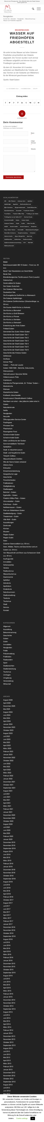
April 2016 (7, 951)
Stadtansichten (8, 665)
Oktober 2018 (8, 875)
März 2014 (7, 1027)
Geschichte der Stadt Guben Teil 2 (16, 337)
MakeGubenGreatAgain (32, 230)
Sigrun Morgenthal (20, 236)
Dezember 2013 (9, 1036)
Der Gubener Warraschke (12, 289)
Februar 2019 (8, 863)
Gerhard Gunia (28, 217)
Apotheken (7, 586)
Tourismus (7, 601)
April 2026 (7, 703)
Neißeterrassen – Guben (12, 507)
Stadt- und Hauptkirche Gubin (14, 452)
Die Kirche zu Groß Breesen (13, 313)
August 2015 (8, 975)
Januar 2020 (7, 839)
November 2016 (9, 930)
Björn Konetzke (8, 207)
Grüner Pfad (7, 362)
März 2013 (7, 1063)
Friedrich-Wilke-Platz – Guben (14, 498)
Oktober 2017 (8, 900)
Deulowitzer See (9, 292)
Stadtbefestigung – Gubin (12, 513)
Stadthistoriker (8, 239)
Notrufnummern (9, 592)
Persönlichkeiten (9, 480)
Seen (5, 540)
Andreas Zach (21, 201)
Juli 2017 (6, 906)
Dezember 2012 (9, 1072)
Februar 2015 (8, 994)
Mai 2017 (6, 912)
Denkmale (7, 525)
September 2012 (9, 1081)
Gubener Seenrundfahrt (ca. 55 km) (16, 543)
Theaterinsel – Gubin (11, 516)
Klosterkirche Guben (10, 392)
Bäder (5, 262)
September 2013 (9, 1045)
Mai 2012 (6, 1093)
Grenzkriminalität (9, 220)
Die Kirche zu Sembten (11, 319)
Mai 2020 (6, 833)
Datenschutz (8, 280)
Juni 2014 (6, 1018)
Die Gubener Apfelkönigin (12, 298)
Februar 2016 (8, 957)
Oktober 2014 (8, 1006)
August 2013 (8, 1048)
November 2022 (9, 757)
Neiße (5, 410)
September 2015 (9, 972)
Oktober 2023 (8, 730)
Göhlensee (7, 356)
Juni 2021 (6, 797)
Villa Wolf (30, 242)
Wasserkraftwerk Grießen (12, 459)
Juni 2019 (6, 854)
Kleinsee (6, 389)
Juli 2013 (6, 1051)
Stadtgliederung (9, 486)
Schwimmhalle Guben (11, 434)
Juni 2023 (6, 739)
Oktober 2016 (8, 933)
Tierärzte (6, 598)
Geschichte (7, 477)
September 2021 (9, 788)
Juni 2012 (6, 1090)
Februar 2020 (8, 836)
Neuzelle (6, 416)
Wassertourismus (9, 574)
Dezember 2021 (9, 781)
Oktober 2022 (8, 760)
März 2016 (7, 954)
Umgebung (7, 678)
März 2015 (7, 990)
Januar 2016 (7, 960)
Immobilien (7, 562)
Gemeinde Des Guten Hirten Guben (16, 331)
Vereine (6, 568)
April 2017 (7, 915)
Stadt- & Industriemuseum (13, 449)
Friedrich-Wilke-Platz (18, 214)
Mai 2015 (6, 984)
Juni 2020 (6, 830)
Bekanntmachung (30, 19)
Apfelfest (30, 201)
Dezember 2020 (9, 815)
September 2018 (9, 878)
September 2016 (9, 936)
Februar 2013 (8, 1066)
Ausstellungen (8, 522)
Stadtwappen (8, 489)
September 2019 (9, 848)
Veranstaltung (8, 681)
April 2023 (7, 745)
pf (37, 88)
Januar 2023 (7, 754)
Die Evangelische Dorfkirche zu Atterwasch (19, 295)
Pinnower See (8, 425)
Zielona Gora (8, 465)
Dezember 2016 (9, 927)
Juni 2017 (6, 909)
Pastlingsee (7, 422)
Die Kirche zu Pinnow (11, 316)
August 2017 (8, 903)
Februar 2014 (8, 1030)
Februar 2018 (8, 897)
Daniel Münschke (32, 207)
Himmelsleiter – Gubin (11, 501)
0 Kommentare (26, 88)
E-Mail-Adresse (33, 143)
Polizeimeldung (8, 653)
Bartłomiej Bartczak (25, 204)
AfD (5, 201)
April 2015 (7, 987)
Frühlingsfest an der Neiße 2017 (13, 217)
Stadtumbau (17, 239)
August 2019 (8, 851)
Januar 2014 (7, 1033)
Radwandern (8, 659)
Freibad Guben (8, 328)
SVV (24, 242)
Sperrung (29, 236)
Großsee (6, 359)
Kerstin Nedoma (24, 226)
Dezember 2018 (9, 869)
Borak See (7, 274)
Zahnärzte (7, 583)
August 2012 (8, 1084)
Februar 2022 (8, 775)
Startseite (13, 19)
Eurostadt (18, 210)
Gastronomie (8, 577)
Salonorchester (8, 236)
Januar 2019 (7, 866)
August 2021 (8, 791)
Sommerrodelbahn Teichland (13, 443)
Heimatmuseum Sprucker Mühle (15, 374)
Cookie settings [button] (22, 1118)
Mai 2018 (6, 891)
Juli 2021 (6, 794)
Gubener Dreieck (9, 223)
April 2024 (7, 721)
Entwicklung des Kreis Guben (14, 325)
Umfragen (7, 675)
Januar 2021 (7, 812)
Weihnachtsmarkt (9, 246)
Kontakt (6, 610)
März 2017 (7, 918)
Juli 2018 (6, 884)
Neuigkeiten (8, 16)
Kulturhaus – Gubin (10, 504)
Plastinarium (7, 428)
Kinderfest (34, 226)
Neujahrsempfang (23, 233)
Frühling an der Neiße (32, 214)
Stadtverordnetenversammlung (12, 242)
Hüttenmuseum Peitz (11, 377)
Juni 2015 (6, 981)
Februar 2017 (8, 921)
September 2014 (9, 1009)
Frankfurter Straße (28, 210)
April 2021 (7, 803)
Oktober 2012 (8, 1078)
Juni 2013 (6, 1054)
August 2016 (8, 939)
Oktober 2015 (8, 969)
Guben (17, 220)
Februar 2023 (8, 751)
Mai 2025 (6, 709)
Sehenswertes (8, 565)
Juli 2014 (6, 1015)
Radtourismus (8, 571)
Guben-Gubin (25, 220)
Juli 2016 (6, 942)
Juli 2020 (6, 827)
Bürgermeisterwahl (20, 207)
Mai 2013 (6, 1057)
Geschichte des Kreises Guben (14, 353)
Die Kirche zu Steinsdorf (12, 322)
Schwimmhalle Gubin (11, 437)
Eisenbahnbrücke (9, 210)
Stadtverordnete (27, 239)
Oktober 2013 (8, 1042)
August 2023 (8, 733)
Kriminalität (20, 230)
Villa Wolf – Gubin (9, 519)
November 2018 (9, 872)
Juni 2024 (6, 715)
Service (6, 607)
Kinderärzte (7, 589)
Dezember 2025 (9, 706)
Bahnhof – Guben (9, 492)
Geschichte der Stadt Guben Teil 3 (16, 340)
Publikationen (8, 483)
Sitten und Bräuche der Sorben (14, 440)
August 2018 (8, 881)
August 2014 (8, 1012)
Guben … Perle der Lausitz (13, 365)
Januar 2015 (7, 997)
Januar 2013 (7, 1069)
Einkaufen (7, 468)
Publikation (7, 656)
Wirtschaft (7, 684)
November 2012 (9, 1075)
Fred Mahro (7, 214)
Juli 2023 (6, 736)
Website (33, 149)
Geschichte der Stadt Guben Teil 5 (16, 346)
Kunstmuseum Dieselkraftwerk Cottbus (17, 398)
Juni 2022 (6, 763)
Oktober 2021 (8, 784)
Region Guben (8, 534)
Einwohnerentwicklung (11, 471)
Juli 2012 (6, 1087)
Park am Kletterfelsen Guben (14, 510)
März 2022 (7, 772)
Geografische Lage (10, 474)
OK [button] (33, 1118)
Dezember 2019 (9, 842)
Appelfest (15, 204)
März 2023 (7, 748)
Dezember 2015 (9, 963)
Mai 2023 (6, 742)
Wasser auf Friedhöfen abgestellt (22, 38)
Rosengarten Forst (10, 431)
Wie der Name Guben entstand (14, 462)
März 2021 (7, 806)
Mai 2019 (6, 857)
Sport (5, 662)
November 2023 (9, 727)
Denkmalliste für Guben (12, 283)
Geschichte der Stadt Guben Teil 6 (16, 349)
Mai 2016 (6, 948)
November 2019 (9, 845)
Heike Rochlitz (31, 223)
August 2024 (8, 712)
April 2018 (7, 894)
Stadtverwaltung (9, 595)
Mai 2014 (6, 1021)
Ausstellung (7, 629)
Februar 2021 (8, 809)
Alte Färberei (11, 201)
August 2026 (8, 700)
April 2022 (7, 769)
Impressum (7, 380)
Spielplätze (7, 446)
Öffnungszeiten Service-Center (14, 419)
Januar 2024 (7, 724)
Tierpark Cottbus (9, 456)
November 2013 (9, 1039)
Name (32, 134)
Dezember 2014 (9, 1000)
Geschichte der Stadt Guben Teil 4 (16, 343)
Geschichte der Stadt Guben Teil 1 (16, 334)
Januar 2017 (7, 924)
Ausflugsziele (8, 559)
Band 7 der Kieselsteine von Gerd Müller (18, 271)
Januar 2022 (7, 778)
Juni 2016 (6, 945)
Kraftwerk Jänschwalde (12, 395)
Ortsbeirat (32, 233)
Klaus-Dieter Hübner (9, 230)
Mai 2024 (6, 718)
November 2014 (9, 1003)
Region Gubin (8, 537)
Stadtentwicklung (9, 668)
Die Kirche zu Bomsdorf (12, 310)
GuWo (23, 223)
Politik (5, 650)
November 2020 (9, 818)
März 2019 (7, 860)
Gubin (17, 223)
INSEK (6, 226)
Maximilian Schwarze (10, 233)
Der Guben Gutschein (11, 286)
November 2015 (9, 966)
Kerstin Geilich (14, 226)
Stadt (5, 604)
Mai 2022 (6, 766)
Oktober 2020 (8, 821)
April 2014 (7, 1024)
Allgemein (6, 626)
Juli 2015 (6, 978)
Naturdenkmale (9, 407)
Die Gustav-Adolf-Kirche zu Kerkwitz (16, 307)
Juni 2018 (6, 887)
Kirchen (6, 528)
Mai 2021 (6, 800)
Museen (6, 531)
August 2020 (8, 824)
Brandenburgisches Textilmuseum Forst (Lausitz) (21, 277)
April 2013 (7, 1060)
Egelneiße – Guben (10, 495)
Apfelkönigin (7, 204)
